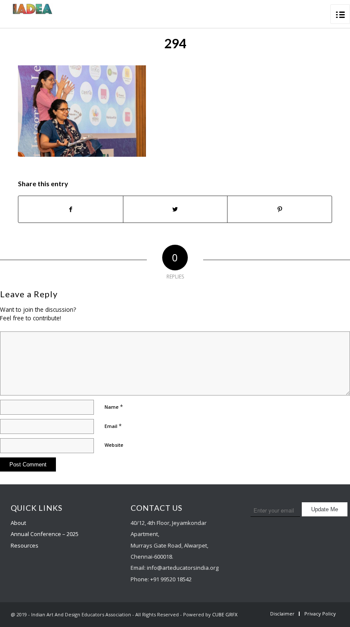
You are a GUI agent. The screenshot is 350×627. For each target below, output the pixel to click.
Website (114, 445)
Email (113, 426)
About (18, 523)
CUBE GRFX (224, 614)
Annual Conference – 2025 (45, 534)
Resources (24, 545)
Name (114, 406)
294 (175, 43)
